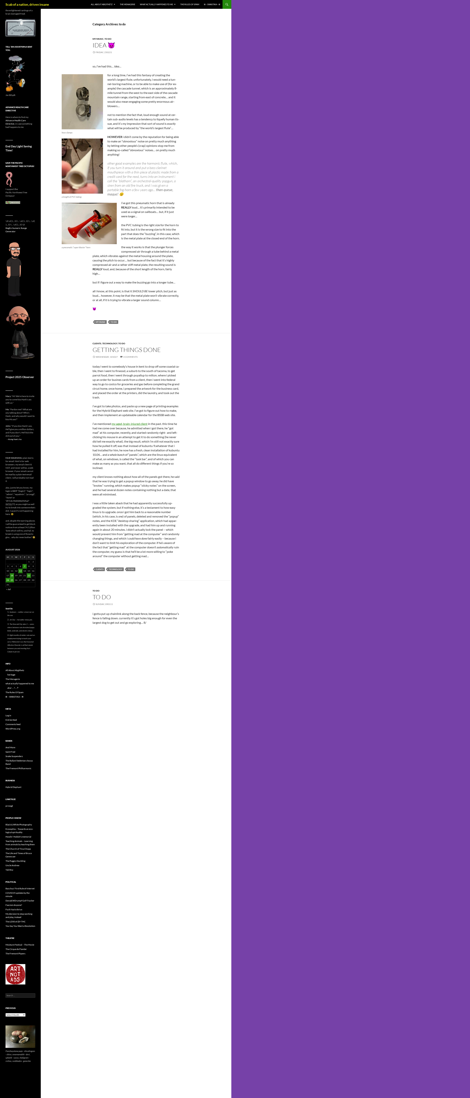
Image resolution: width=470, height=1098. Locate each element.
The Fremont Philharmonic (18, 768)
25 (12, 580)
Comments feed (13, 724)
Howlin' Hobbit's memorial (18, 836)
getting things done (127, 349)
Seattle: (9, 608)
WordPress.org (13, 728)
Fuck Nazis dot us (14, 909)
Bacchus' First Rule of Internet (20, 888)
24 (7, 580)
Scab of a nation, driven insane (27, 4)
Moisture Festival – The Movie (20, 944)
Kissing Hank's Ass (15, 439)
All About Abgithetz (102, 4)
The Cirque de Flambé (16, 949)
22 (29, 575)
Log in (8, 715)
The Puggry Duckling (15, 861)
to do (107, 38)
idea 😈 (104, 45)
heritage (11, 674)
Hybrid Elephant (13, 787)
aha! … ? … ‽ (12, 688)
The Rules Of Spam (189, 4)
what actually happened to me (156, 4)
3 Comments (130, 356)
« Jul (8, 589)
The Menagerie (127, 4)
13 (20, 570)
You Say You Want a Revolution (20, 926)
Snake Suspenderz (14, 756)
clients (97, 343)
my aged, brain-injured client (129, 423)
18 (12, 575)
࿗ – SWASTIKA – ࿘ (212, 4)
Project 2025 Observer (20, 377)
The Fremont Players (15, 953)
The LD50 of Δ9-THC (16, 921)
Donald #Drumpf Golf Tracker (20, 900)
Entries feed (11, 719)
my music (98, 38)
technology (109, 343)
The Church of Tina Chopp (18, 848)
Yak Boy (9, 869)
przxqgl (9, 805)
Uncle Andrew (12, 865)
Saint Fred (10, 751)
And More (10, 747)
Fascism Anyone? (14, 905)
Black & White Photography (19, 824)
